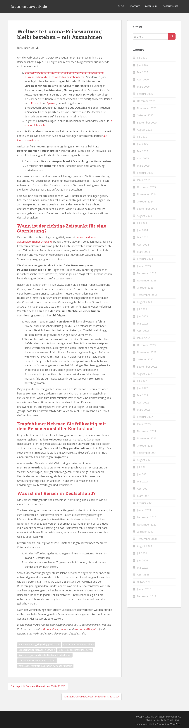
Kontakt (135, 6)
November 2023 (146, 280)
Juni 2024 (142, 230)
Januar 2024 (144, 266)
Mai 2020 (142, 567)
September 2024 (147, 208)
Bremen (64, 629)
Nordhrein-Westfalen (86, 629)
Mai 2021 (142, 481)
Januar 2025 (144, 180)
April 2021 (143, 488)
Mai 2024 (142, 237)
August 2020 (144, 546)
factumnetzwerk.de (29, 6)
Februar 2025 (145, 172)
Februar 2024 (145, 259)
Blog (121, 6)
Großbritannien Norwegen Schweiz (36, 649)
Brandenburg (50, 629)
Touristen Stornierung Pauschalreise (37, 660)
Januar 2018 (144, 589)
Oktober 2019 (145, 582)
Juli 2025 (142, 137)
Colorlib (151, 724)
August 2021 (144, 460)
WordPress (175, 724)
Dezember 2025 (146, 101)
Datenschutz (170, 6)
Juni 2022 (142, 388)
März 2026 (143, 86)
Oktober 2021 (145, 445)
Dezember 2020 (146, 517)
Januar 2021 (144, 510)
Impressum (151, 6)
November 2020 (146, 524)
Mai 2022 (142, 395)
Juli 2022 (142, 381)
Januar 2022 (144, 424)
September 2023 (147, 295)
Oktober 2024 (145, 201)
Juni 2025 (142, 144)
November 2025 (146, 108)
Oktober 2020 (145, 531)
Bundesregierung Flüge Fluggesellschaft (39, 644)
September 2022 (147, 366)
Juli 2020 (142, 553)
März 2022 (143, 409)
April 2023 (143, 330)
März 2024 (143, 251)
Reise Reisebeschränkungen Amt (75, 649)
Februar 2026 (145, 94)
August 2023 (144, 302)
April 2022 (143, 402)
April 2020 (143, 575)
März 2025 (143, 165)
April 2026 (143, 79)
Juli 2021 (142, 467)
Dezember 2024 (146, 187)
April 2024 (143, 244)
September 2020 (147, 539)
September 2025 (147, 122)
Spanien (51, 103)
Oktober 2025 (145, 115)
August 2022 (144, 374)
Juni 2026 (142, 65)
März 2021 (143, 496)
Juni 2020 (142, 560)
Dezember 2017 (146, 596)
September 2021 (147, 452)
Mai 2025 (142, 151)
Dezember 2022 (146, 345)
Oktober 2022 (145, 359)
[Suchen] (172, 36)
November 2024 (146, 194)
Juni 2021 (142, 474)
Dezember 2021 (146, 431)
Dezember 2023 (146, 273)
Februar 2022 (145, 417)
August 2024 (144, 216)
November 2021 (146, 438)
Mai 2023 (142, 323)
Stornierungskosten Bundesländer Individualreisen (44, 655)
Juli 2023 (142, 309)
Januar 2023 (144, 338)
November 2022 (146, 352)
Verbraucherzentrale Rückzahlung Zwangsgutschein (45, 665)
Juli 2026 (142, 58)
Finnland (36, 103)
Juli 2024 (142, 223)
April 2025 (143, 158)
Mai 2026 (142, 72)
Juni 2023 (142, 316)
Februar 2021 (145, 503)
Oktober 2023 (145, 287)
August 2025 (144, 129)
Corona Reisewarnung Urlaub (78, 644)
